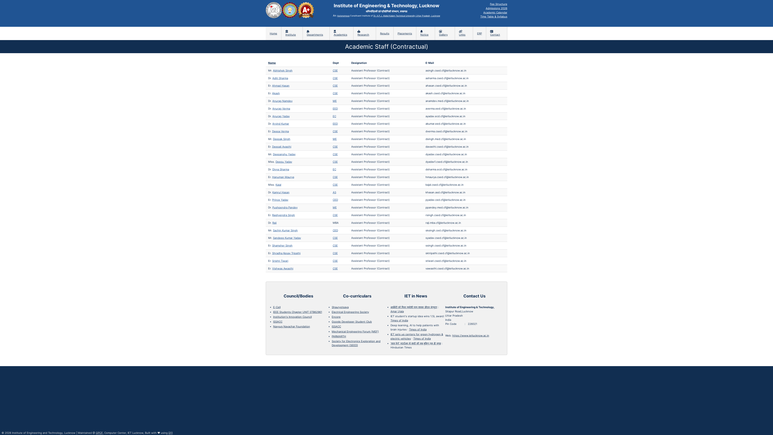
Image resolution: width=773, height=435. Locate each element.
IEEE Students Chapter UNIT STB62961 (297, 312)
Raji (274, 222)
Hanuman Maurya (283, 177)
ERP (479, 33)
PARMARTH (339, 336)
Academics (340, 34)
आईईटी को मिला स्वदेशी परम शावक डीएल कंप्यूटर (414, 307)
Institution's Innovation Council (292, 316)
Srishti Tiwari (280, 260)
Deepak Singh (281, 139)
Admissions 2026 (496, 8)
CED (335, 199)
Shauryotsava (340, 307)
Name (272, 62)
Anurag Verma (281, 108)
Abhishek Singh (282, 70)
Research (363, 34)
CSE (335, 70)
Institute (290, 34)
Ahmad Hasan (280, 85)
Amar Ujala (397, 311)
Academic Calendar (495, 12)
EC (334, 116)
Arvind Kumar (280, 123)
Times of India (399, 320)
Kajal (278, 184)
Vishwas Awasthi (282, 268)
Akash (276, 93)
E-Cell (277, 307)
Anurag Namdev (282, 101)
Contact (495, 34)
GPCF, (99, 432)
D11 (170, 432)
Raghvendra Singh (283, 215)
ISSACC (277, 321)
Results (384, 33)
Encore (336, 316)
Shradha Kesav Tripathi (286, 253)
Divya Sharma (280, 169)
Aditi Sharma (280, 78)
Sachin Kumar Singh (285, 230)
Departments (315, 34)
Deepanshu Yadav (284, 154)
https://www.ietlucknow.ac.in (470, 335)
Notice (424, 34)
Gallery (443, 34)
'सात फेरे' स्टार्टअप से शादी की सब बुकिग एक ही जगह (416, 343)
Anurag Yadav (281, 116)
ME (335, 101)
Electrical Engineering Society (350, 312)
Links (462, 34)
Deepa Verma (280, 131)
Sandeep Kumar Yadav (287, 237)
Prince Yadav (280, 199)
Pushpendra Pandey (285, 207)
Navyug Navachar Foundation (291, 326)
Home (273, 33)
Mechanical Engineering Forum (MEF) (355, 331)
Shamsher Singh (282, 245)
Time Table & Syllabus (493, 16)
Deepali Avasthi (281, 146)
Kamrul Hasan (280, 192)
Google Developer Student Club (352, 321)
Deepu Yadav (284, 161)
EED (335, 108)
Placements (405, 33)
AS (334, 192)
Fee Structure (498, 4)
